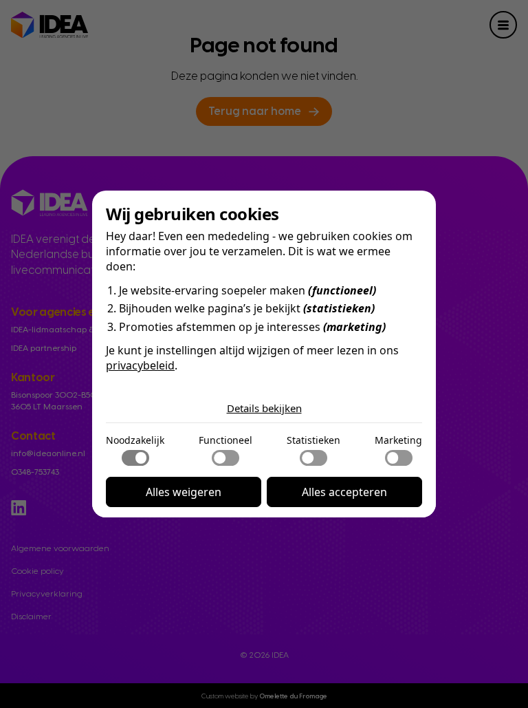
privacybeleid (140, 365)
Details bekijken (264, 408)
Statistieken (313, 440)
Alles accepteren (344, 492)
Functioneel (225, 440)
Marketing (398, 440)
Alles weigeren (183, 492)
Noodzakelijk (135, 440)
